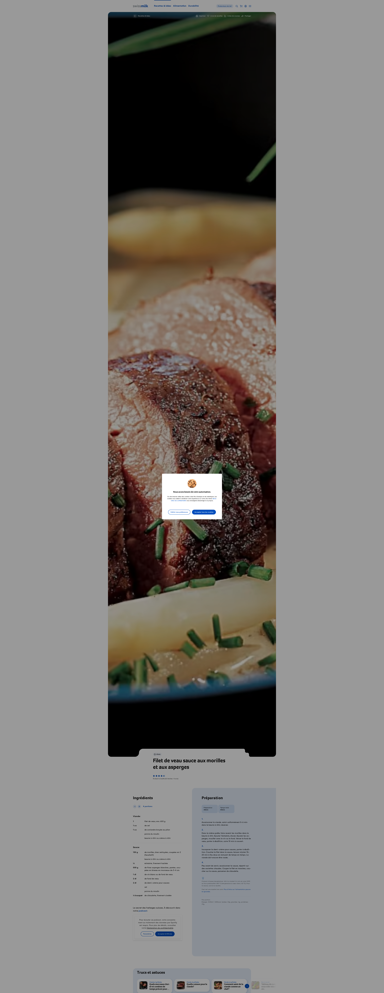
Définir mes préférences (179, 512)
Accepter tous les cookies (204, 512)
